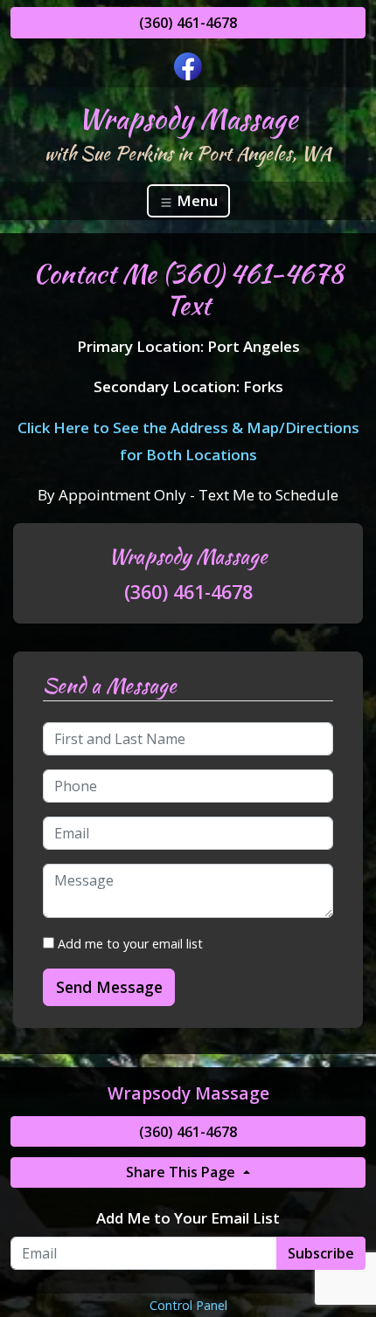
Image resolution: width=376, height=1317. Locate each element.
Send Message (109, 986)
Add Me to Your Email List (188, 1218)
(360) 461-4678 (188, 22)
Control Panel (188, 1305)
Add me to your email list (128, 943)
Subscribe (321, 1253)
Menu (195, 200)
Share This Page (182, 1172)
